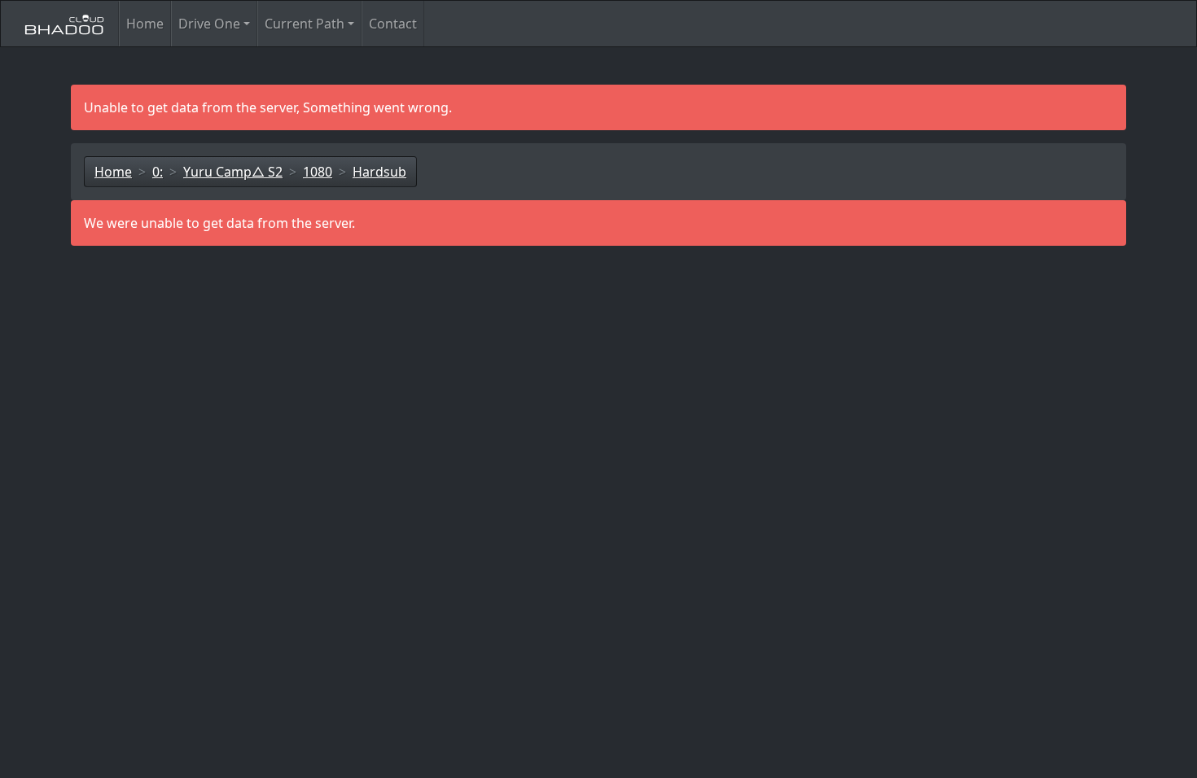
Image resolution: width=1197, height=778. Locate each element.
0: (157, 172)
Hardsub (379, 172)
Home (145, 24)
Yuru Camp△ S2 (233, 172)
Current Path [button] (304, 24)
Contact (393, 24)
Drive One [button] (209, 24)
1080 (317, 172)
